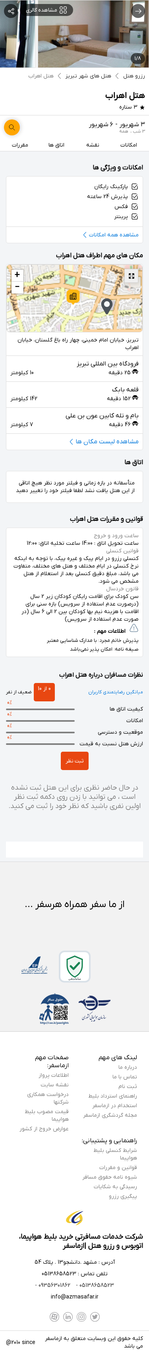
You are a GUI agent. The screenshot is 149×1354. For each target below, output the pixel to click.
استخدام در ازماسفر (114, 1106)
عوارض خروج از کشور (44, 1129)
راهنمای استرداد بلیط (112, 1096)
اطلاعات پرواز (54, 1075)
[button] (73, 297)
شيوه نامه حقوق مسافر (109, 1177)
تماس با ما (124, 1077)
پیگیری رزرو (123, 1196)
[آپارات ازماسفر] (54, 1317)
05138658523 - (94, 1285)
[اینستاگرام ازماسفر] (81, 1317)
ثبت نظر (75, 761)
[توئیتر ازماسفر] (95, 1317)
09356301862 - (52, 1285)
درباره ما (127, 1067)
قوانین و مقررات (118, 1167)
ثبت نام (127, 1086)
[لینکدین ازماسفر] (68, 1317)
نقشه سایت (55, 1085)
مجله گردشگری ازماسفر (110, 1115)
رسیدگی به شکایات (115, 1187)
